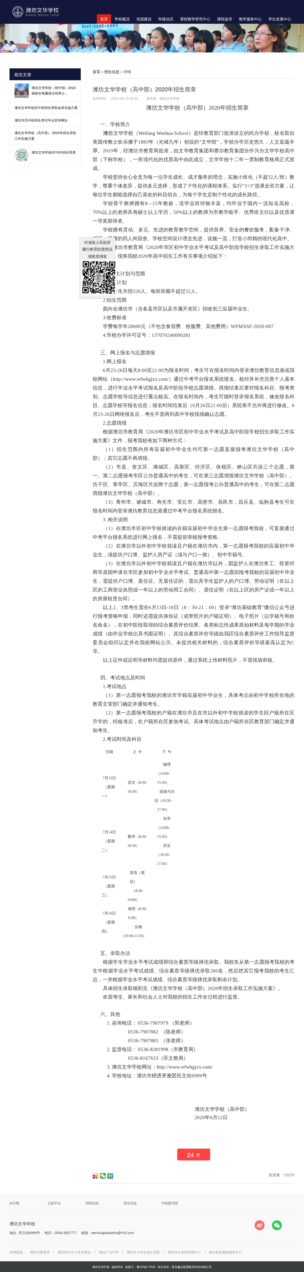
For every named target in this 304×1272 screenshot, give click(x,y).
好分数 (14, 1203)
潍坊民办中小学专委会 (74, 1252)
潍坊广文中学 (109, 1252)
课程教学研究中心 (195, 19)
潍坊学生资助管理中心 (184, 1252)
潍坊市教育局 (40, 1252)
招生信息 (111, 71)
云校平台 (54, 1203)
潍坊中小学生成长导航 (143, 1252)
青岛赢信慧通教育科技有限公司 (192, 1267)
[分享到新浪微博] (96, 1176)
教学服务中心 (250, 19)
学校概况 (122, 19)
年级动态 (165, 19)
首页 (104, 19)
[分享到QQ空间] (110, 1176)
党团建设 (144, 19)
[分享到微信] (103, 1176)
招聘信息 (92, 1203)
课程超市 (224, 19)
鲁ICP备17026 (146, 1267)
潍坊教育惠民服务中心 (225, 1252)
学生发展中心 (279, 19)
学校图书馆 (170, 1203)
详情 (127, 71)
